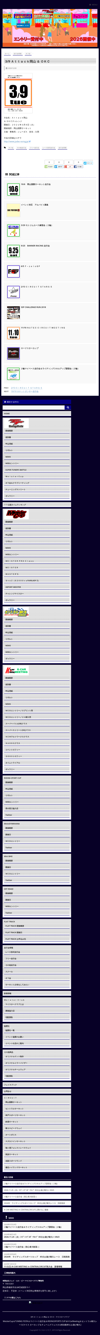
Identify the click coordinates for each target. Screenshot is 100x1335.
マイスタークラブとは (14, 1004)
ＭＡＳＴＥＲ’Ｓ (12, 574)
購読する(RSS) (12, 402)
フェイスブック (10, 1084)
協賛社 (7, 1026)
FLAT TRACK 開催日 (13, 932)
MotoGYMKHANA (12, 823)
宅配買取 (9, 1017)
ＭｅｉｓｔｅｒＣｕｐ (14, 476)
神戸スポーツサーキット (15, 1115)
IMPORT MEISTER (13, 587)
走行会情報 (62, 148)
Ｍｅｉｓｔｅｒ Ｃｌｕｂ (14, 1000)
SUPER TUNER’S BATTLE (15, 470)
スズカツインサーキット (15, 1141)
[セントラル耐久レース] (37, 612)
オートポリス (10, 1134)
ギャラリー (10, 496)
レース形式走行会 (49, 148)
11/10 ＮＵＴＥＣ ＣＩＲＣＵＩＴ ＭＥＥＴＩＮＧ (43, 327)
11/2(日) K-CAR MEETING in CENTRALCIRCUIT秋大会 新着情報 (33, 1266)
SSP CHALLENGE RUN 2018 (33, 307)
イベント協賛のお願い (14, 1037)
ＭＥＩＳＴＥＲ (11, 567)
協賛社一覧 (10, 1030)
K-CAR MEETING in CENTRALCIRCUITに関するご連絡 (26, 1209)
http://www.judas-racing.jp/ (16, 141)
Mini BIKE (8, 856)
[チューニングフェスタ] (37, 423)
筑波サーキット (11, 1154)
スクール (9, 971)
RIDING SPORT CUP (12, 778)
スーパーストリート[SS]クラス (18, 730)
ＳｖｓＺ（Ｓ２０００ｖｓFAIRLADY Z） (22, 580)
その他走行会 (21, 148)
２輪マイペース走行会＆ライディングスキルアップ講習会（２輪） (50, 368)
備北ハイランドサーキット (16, 1167)
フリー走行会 (34, 148)
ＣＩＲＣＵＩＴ (10, 1098)
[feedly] (49, 166)
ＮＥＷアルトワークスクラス (17, 736)
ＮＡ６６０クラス (12, 743)
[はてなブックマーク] (59, 166)
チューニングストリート (15, 489)
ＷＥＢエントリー (12, 841)
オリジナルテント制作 (14, 1056)
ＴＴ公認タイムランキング (15, 504)
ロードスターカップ (30, 348)
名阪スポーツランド (13, 1161)
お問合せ (7, 1091)
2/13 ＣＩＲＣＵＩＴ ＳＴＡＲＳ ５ (36, 286)
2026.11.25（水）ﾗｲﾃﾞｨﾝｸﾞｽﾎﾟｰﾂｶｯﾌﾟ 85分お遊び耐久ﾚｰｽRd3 (29, 1190)
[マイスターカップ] (37, 514)
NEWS (8, 457)
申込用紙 (9, 443)
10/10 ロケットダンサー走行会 (25, 391)
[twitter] (88, 163)
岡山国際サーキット (13, 1102)
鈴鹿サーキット (11, 1121)
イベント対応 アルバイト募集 (34, 204)
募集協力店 (10, 1010)
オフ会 (11, 148)
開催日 (8, 834)
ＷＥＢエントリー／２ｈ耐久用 (18, 717)
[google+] (68, 166)
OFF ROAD (8, 889)
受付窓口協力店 (11, 808)
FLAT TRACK (9, 921)
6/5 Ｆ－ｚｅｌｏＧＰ (30, 266)
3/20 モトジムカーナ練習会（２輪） (37, 225)
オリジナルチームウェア (15, 1069)
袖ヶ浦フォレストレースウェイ (18, 1148)
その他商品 (8, 1052)
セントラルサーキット (14, 1108)
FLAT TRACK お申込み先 (15, 939)
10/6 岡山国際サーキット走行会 (36, 184)
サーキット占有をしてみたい (17, 984)
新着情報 (7, 993)
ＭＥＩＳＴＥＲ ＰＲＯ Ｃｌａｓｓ (19, 561)
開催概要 (9, 430)
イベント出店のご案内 (14, 1043)
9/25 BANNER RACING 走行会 (35, 245)
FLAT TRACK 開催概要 (14, 926)
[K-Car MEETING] (37, 670)
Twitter (8, 815)
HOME (7, 413)
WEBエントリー (12, 463)
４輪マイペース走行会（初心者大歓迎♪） (21, 1196)
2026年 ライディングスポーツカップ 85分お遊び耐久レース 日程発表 (34, 1203)
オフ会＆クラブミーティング (17, 483)
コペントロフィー (12, 749)
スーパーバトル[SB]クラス (16, 723)
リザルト (9, 450)
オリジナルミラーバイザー (16, 1063)
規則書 (8, 437)
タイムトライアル (12, 762)
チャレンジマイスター (14, 593)
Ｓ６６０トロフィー (13, 756)
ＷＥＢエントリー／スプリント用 (19, 710)
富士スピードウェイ (13, 1128)
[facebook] (78, 166)
